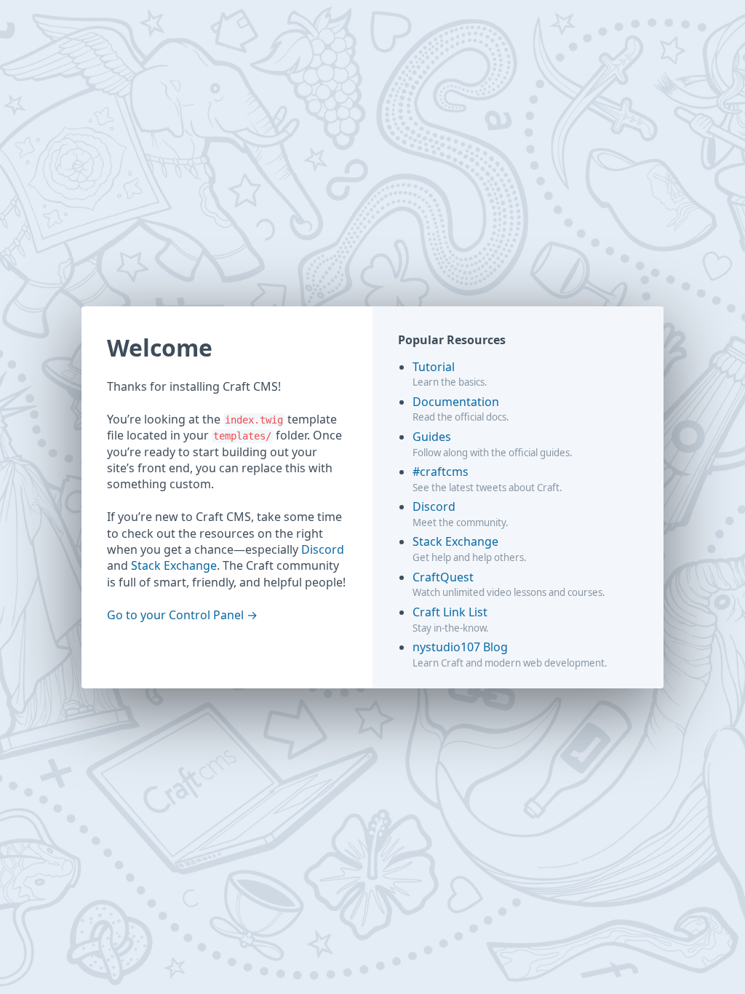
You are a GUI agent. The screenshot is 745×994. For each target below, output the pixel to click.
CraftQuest (443, 577)
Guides (432, 437)
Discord (322, 549)
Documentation (456, 402)
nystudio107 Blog (460, 647)
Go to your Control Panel (175, 615)
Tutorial (434, 367)
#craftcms (441, 472)
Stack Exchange (174, 565)
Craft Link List (450, 612)
